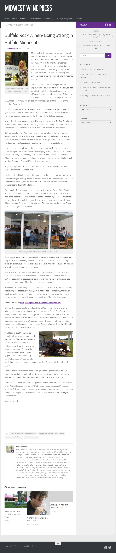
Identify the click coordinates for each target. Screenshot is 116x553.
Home (6, 19)
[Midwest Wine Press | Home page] (28, 8)
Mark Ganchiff (12, 48)
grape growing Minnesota (46, 433)
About (14, 19)
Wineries (23, 19)
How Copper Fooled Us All (91, 82)
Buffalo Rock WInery (30, 433)
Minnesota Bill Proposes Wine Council (95, 69)
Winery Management (64, 19)
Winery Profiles (35, 19)
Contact (79, 19)
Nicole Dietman (59, 433)
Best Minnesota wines (16, 433)
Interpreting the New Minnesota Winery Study (40, 302)
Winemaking (48, 19)
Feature (8, 25)
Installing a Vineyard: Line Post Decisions (96, 96)
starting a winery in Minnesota (14, 437)
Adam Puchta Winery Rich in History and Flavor (13, 514)
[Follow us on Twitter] (110, 24)
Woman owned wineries (31, 437)
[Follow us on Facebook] (106, 24)
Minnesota (18, 25)
